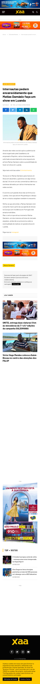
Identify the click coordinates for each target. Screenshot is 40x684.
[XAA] (20, 12)
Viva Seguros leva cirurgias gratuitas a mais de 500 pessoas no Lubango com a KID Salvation (24, 571)
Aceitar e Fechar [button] (26, 679)
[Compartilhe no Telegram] (20, 110)
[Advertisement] (20, 59)
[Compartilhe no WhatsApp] (33, 110)
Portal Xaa (22, 659)
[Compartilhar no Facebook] (6, 110)
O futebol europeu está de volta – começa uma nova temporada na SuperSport (24, 559)
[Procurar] (33, 12)
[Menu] (3, 12)
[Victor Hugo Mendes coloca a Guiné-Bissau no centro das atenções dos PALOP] (20, 342)
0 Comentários (25, 105)
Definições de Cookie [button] (10, 679)
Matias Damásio (9, 265)
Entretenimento (9, 84)
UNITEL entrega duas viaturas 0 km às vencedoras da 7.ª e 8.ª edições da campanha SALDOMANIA (19, 325)
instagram (15, 232)
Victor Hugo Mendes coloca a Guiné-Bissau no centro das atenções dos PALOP (20, 358)
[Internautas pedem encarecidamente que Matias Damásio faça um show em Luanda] (20, 127)
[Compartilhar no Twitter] (13, 110)
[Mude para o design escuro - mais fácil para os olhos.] (37, 12)
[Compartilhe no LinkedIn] (26, 110)
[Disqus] (20, 393)
